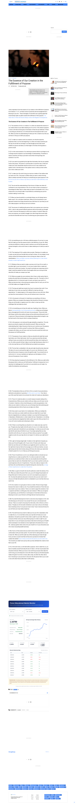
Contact (37, 795)
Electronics (45, 785)
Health (56, 785)
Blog (22, 785)
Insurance (10, 787)
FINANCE (25, 4)
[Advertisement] (38, 16)
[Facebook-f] (57, 1)
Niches (42, 787)
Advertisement (47, 794)
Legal (20, 787)
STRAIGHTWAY (18, 4)
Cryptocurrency (33, 785)
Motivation (14, 78)
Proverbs (57, 798)
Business (27, 785)
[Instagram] (55, 1)
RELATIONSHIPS (33, 4)
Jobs (15, 787)
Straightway (12, 752)
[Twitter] (61, 1)
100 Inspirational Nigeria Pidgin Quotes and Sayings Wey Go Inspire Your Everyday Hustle (61, 104)
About (32, 795)
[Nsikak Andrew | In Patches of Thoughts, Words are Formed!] (20, 2)
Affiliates (10, 785)
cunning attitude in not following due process (23, 310)
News (56, 796)
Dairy (53, 794)
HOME (12, 4)
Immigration (62, 785)
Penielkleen (47, 798)
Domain (40, 785)
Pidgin (47, 787)
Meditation (24, 787)
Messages (30, 787)
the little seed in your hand (33, 393)
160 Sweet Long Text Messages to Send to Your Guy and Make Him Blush (61, 82)
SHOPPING (61, 4)
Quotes (56, 787)
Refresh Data (45, 611)
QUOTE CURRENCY (29, 609)
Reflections (62, 787)
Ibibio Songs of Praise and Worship (61, 92)
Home (10, 78)
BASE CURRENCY (12, 609)
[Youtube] (59, 1)
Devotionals (58, 794)
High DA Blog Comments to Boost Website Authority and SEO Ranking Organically (61, 110)
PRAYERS (53, 4)
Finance (51, 785)
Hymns (46, 796)
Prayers (51, 787)
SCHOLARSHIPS (41, 4)
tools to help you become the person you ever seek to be (33, 538)
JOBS (48, 4)
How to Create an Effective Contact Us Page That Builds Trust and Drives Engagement (61, 126)
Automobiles (16, 785)
